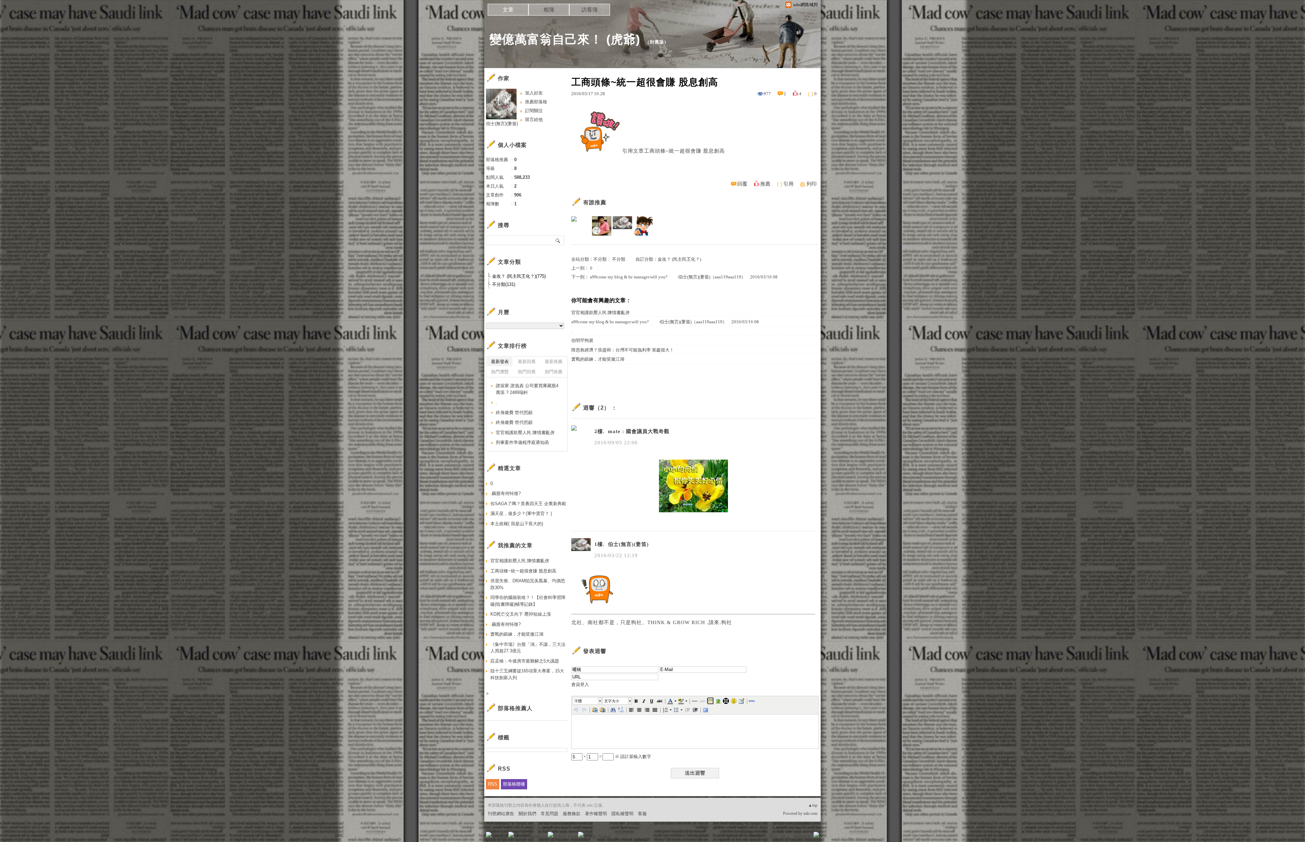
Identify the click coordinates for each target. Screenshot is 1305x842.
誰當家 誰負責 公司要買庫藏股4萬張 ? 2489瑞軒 (527, 389)
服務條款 (571, 813)
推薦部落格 (536, 101)
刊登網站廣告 (501, 813)
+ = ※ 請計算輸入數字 (616, 756)
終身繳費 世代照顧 (514, 412)
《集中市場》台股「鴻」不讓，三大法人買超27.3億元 (528, 648)
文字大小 (611, 701)
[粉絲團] (488, 834)
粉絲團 (499, 836)
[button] (588, 701)
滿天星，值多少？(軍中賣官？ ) (521, 513)
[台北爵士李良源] (601, 226)
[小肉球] (643, 226)
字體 (578, 701)
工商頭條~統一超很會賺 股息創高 (684, 151)
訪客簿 (589, 10)
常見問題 (549, 813)
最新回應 (527, 361)
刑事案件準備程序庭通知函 (522, 442)
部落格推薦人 (515, 708)
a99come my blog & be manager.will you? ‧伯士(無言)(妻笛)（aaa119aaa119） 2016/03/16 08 (684, 276)
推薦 (765, 184)
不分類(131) (503, 284)
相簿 (548, 10)
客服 (642, 813)
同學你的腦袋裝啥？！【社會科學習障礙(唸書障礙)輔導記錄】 (528, 601)
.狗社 (725, 622)
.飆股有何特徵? (505, 493)
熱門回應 (527, 371)
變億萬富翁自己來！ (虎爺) (564, 39)
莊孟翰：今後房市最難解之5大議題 (524, 661)
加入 (785, 836)
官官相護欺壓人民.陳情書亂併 (600, 312)
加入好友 (534, 93)
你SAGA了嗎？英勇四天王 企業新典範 (528, 503)
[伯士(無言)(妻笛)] (622, 226)
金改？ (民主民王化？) (679, 259)
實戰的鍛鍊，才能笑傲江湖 (597, 359)
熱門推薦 (553, 371)
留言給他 (534, 119)
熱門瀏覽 (500, 371)
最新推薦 (553, 361)
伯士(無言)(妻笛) (502, 123)
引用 (788, 184)
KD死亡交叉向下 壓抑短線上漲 (520, 614)
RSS (492, 784)
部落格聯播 (514, 784)
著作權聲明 (596, 813)
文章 (508, 10)
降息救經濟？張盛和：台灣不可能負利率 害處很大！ (622, 350)
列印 (811, 184)
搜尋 (558, 240)
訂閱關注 (534, 110)
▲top (812, 805)
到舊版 (657, 42)
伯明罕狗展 (582, 340)
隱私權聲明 (622, 813)
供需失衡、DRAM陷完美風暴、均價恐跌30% (527, 584)
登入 (773, 836)
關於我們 (527, 813)
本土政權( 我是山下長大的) (516, 523)
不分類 (600, 259)
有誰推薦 (594, 202)
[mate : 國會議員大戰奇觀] (581, 226)
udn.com (810, 813)
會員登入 (580, 684)
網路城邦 (803, 836)
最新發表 (500, 361)
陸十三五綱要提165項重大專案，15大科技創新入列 (527, 674)
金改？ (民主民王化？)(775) (519, 276)
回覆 (742, 184)
